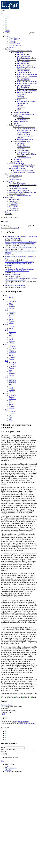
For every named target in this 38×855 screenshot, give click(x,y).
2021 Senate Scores (23, 61)
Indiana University (15, 186)
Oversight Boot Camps (20, 121)
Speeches (16, 123)
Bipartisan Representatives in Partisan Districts (26, 102)
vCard (3, 714)
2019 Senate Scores (23, 69)
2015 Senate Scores (23, 85)
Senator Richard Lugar (16, 40)
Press (18, 110)
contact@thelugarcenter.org (20, 722)
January (11, 308)
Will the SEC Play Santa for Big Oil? (17, 285)
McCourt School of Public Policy (19, 190)
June (10, 333)
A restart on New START (13, 274)
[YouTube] (5, 27)
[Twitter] (5, 23)
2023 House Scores (23, 54)
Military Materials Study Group (23, 167)
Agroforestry (21, 143)
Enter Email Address (8, 749)
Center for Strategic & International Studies (22, 185)
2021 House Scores (23, 63)
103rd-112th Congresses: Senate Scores (25, 93)
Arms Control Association (17, 183)
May (10, 303)
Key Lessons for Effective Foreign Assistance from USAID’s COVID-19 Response (19, 270)
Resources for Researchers (21, 141)
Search (7, 33)
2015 (6, 377)
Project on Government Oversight (20, 196)
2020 (6, 310)
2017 (6, 344)
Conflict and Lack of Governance (23, 147)
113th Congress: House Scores (27, 90)
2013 (6, 410)
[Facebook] (5, 21)
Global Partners (10, 181)
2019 (6, 324)
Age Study (20, 96)
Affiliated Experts (14, 43)
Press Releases (13, 201)
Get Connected (14, 177)
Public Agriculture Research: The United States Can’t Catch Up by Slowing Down (27, 130)
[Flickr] (5, 29)
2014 (6, 393)
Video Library (13, 205)
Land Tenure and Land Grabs (26, 154)
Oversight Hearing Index (21, 112)
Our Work (8, 49)
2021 (6, 299)
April (10, 317)
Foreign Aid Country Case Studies (24, 172)
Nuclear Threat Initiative (17, 194)
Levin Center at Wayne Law (18, 188)
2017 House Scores (23, 80)
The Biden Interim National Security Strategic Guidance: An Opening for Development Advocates (19, 263)
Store (2, 761)
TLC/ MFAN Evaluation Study (23, 170)
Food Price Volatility (23, 150)
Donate (7, 31)
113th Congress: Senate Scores (27, 89)
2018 (6, 330)
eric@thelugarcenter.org (27, 723)
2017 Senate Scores (23, 78)
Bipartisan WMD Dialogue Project (24, 165)
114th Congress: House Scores (27, 83)
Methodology (21, 107)
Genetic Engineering (23, 152)
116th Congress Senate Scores (26, 65)
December (12, 312)
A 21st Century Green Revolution (24, 127)
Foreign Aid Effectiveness (17, 168)
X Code (3, 752)
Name (3, 747)
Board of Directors (15, 45)
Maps (19, 100)
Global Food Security (16, 125)
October (11, 314)
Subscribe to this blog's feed (10, 228)
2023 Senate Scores (23, 56)
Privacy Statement (10, 768)
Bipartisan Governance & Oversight (20, 51)
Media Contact (13, 210)
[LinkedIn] (5, 25)
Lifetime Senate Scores (24, 72)
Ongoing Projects (22, 119)
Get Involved (9, 174)
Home (7, 766)
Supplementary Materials (25, 139)
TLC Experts (13, 206)
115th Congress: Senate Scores (27, 74)
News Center (9, 197)
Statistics (20, 105)
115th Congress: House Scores (27, 76)
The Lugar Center (6, 705)
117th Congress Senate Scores (26, 58)
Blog (6, 212)
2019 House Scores (23, 71)
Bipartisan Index (18, 52)
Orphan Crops (21, 156)
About (7, 36)
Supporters (12, 47)
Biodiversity (21, 145)
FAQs (19, 109)
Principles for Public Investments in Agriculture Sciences (25, 136)
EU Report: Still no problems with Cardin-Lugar (20, 247)
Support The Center (15, 176)
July (10, 415)
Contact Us (8, 214)
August (11, 368)
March (11, 297)
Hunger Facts (17, 161)
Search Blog (5, 226)
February (12, 306)
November (12, 301)
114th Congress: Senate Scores (27, 81)
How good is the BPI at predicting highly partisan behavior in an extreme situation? (21, 279)
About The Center (15, 38)
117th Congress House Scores (26, 60)
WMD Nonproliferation (16, 163)
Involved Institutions (23, 118)
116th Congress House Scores (26, 67)
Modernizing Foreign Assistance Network (22, 192)
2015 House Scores (23, 87)
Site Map (8, 770)
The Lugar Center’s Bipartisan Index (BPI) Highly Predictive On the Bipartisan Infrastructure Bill (21, 243)
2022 (6, 295)
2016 (6, 361)
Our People (12, 42)
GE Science (17, 159)
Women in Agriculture (24, 157)
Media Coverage (14, 199)
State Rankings (22, 98)
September (12, 352)
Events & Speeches (15, 179)
